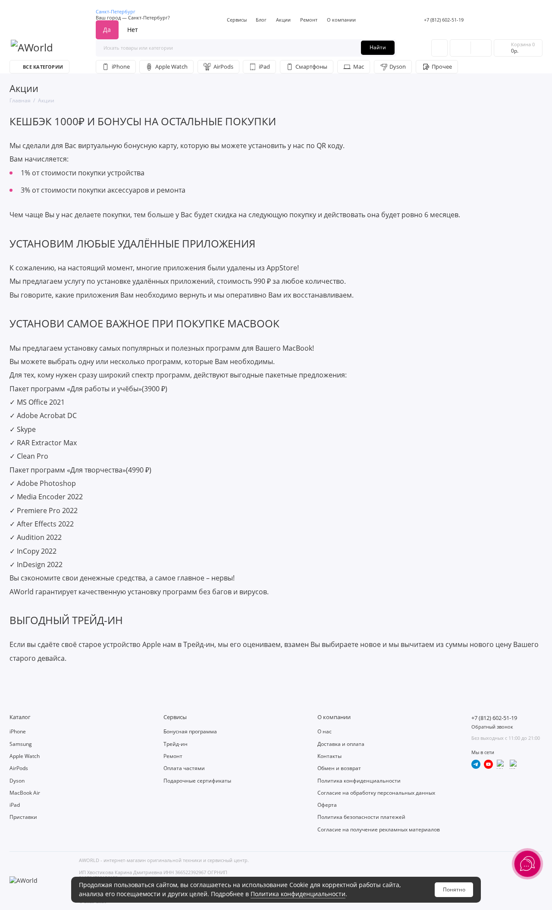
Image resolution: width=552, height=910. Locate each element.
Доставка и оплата (340, 744)
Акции (283, 19)
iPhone (121, 66)
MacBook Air (24, 792)
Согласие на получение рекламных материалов (378, 829)
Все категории (43, 66)
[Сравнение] (460, 48)
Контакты (329, 756)
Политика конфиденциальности (298, 894)
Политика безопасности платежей (361, 817)
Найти (378, 47)
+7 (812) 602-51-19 (444, 19)
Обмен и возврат (339, 768)
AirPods (223, 66)
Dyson (397, 66)
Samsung (20, 744)
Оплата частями (184, 768)
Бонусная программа (190, 731)
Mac (358, 66)
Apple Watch (171, 66)
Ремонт (308, 19)
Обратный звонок (492, 726)
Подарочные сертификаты (197, 780)
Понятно (454, 889)
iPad (264, 66)
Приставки (23, 817)
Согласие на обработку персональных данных (376, 792)
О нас (324, 731)
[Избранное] (481, 48)
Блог (261, 19)
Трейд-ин (175, 744)
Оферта (327, 805)
